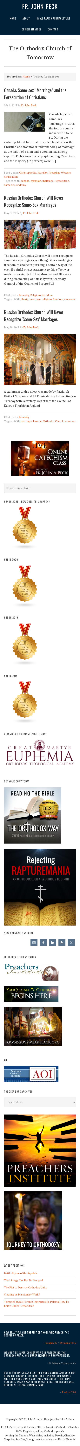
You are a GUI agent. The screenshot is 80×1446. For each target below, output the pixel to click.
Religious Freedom (41, 295)
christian (35, 181)
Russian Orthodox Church (48, 421)
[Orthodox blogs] (25, 548)
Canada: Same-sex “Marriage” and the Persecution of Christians (35, 93)
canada (25, 181)
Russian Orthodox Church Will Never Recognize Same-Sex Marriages (33, 201)
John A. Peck (67, 1419)
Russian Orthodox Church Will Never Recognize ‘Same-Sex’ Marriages (33, 315)
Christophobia (27, 172)
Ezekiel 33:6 (69, 1392)
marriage (47, 181)
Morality (42, 172)
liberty (24, 299)
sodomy (21, 185)
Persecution (62, 181)
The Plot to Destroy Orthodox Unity (25, 1287)
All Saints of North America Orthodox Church (50, 1427)
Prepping (54, 172)
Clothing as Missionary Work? (22, 1294)
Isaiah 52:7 (51, 1343)
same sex (9, 185)
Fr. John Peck (40, 6)
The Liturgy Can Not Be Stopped (23, 1280)
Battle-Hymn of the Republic (21, 1273)
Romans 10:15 (68, 1343)
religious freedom (52, 299)
